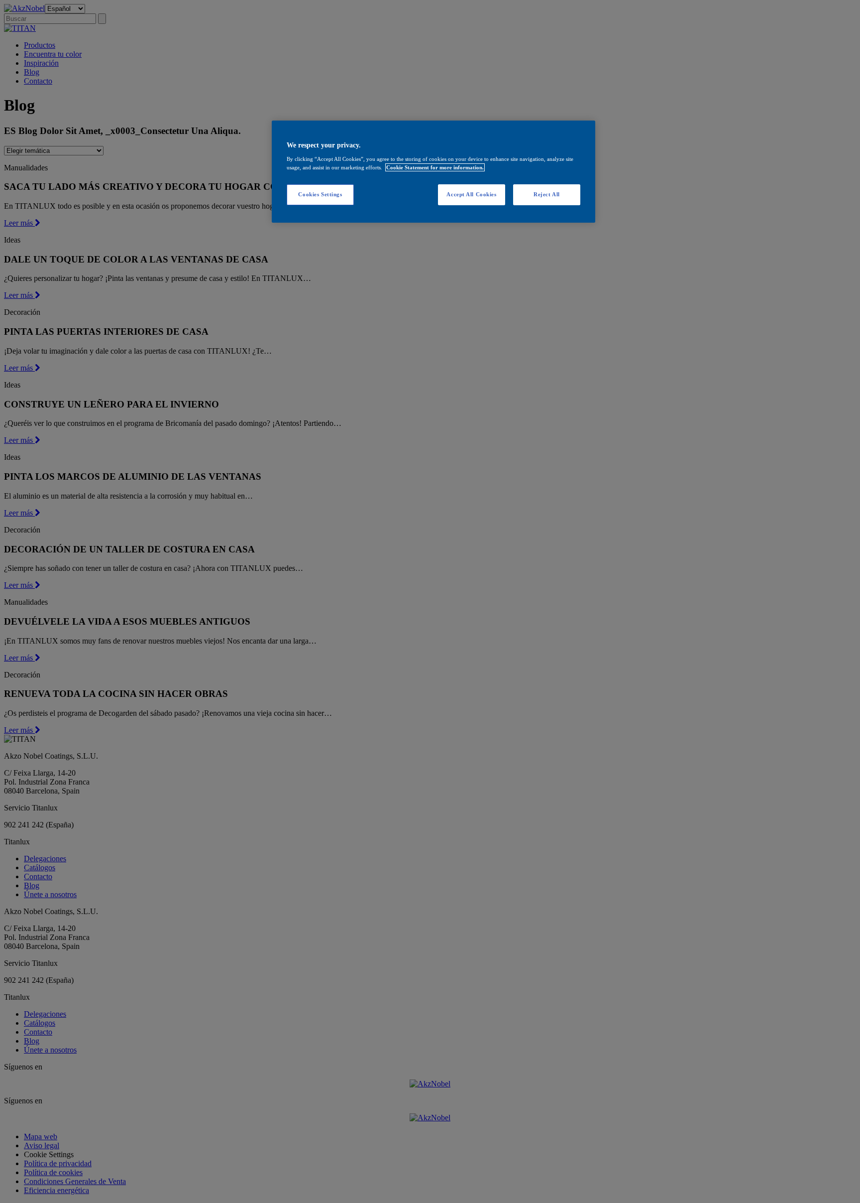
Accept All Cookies (471, 194)
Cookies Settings (320, 194)
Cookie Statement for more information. (435, 167)
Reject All (547, 194)
